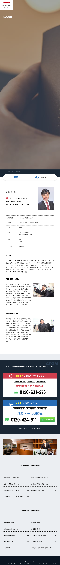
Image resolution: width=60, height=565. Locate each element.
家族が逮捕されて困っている (39, 478)
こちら (42, 428)
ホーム (4, 563)
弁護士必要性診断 (36, 541)
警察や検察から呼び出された (12, 478)
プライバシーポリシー (44, 563)
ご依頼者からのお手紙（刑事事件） (14, 496)
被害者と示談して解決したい (12, 484)
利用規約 (54, 563)
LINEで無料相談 (49, 419)
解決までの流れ (35, 523)
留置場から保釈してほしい (12, 490)
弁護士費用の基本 (36, 529)
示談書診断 (7, 548)
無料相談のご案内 (9, 523)
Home (4, 171)
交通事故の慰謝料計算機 (38, 535)
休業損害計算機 (8, 541)
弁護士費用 (26, 563)
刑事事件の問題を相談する (39, 490)
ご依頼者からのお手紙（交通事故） (41, 548)
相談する (43, 177)
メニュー (22, 177)
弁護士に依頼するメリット (12, 529)
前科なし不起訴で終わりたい (39, 484)
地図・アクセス (34, 563)
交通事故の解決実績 (10, 535)
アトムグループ (11, 563)
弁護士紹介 (11, 171)
